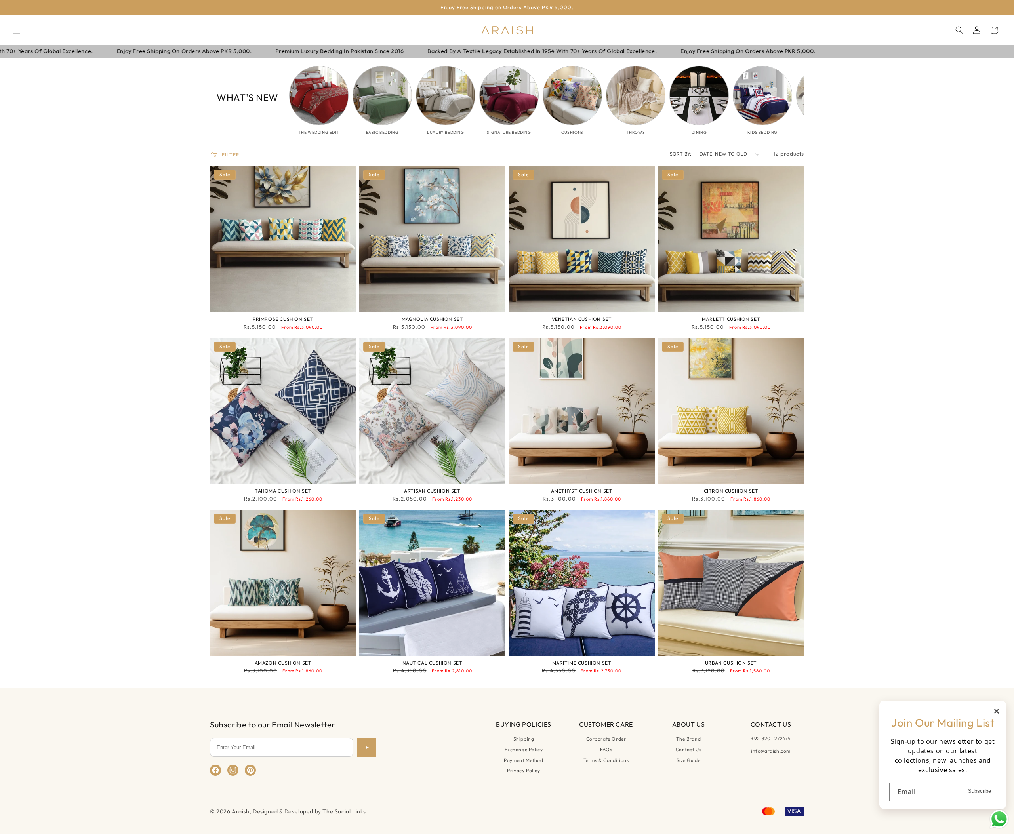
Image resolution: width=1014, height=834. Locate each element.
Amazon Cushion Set (283, 663)
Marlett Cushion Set (731, 319)
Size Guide (689, 760)
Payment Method (523, 760)
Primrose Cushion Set (283, 319)
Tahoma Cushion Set (283, 491)
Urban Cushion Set (731, 663)
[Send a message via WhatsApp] (999, 819)
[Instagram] (232, 770)
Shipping (523, 739)
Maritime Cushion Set (582, 663)
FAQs (606, 749)
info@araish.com (771, 751)
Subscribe (979, 791)
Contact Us (688, 749)
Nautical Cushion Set (432, 663)
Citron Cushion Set (731, 491)
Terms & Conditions (606, 760)
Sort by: (681, 154)
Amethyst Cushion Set (582, 491)
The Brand (688, 739)
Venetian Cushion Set (582, 319)
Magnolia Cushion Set (432, 319)
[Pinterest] (250, 770)
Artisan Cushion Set (432, 491)
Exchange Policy (524, 749)
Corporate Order (606, 739)
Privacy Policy (523, 770)
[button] (16, 30)
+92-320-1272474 (771, 738)
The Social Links (344, 811)
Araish (241, 811)
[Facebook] (215, 770)
